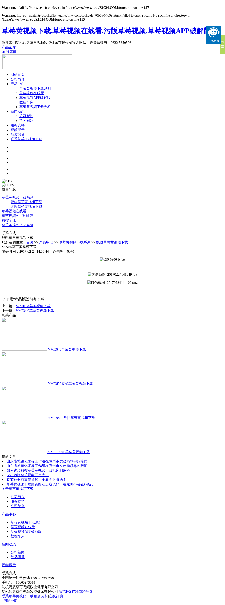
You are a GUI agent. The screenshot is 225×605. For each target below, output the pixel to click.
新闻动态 (18, 111)
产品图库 (9, 47)
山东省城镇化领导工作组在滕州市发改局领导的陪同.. (48, 461)
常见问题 (26, 120)
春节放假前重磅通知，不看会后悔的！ (36, 479)
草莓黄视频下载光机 (35, 107)
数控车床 (26, 102)
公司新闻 (26, 116)
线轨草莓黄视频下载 (112, 242)
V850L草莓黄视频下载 (33, 306)
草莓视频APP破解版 (35, 97)
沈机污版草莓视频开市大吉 (28, 475)
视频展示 (18, 130)
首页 (29, 242)
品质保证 (18, 134)
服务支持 (18, 125)
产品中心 (18, 84)
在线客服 (9, 52)
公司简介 (18, 79)
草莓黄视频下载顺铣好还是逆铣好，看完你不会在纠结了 (50, 484)
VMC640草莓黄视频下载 (35, 310)
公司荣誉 (18, 506)
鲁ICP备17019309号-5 (75, 591)
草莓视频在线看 (31, 93)
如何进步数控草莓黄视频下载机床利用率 (38, 470)
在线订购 (56, 596)
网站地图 (11, 601)
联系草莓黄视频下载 (26, 139)
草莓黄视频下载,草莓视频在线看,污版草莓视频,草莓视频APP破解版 (106, 31)
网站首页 (18, 74)
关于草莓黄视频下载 (17, 489)
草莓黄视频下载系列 (35, 88)
